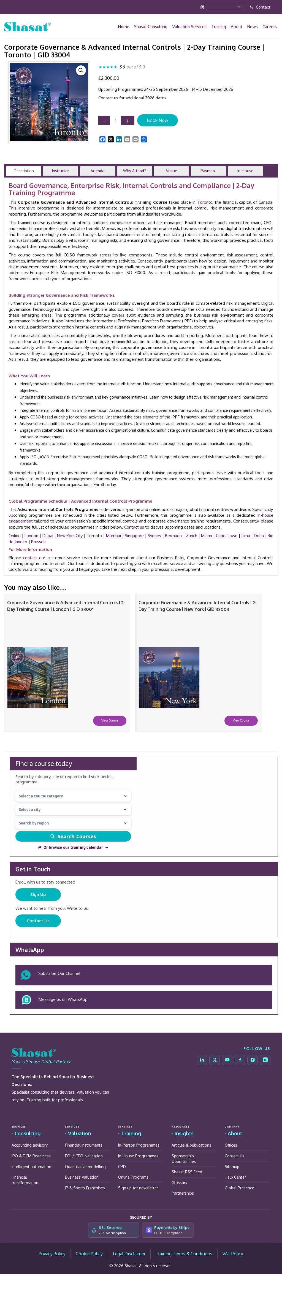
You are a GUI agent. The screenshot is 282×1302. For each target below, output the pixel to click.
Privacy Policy (52, 1253)
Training (220, 26)
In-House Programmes (138, 1155)
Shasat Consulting (153, 26)
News (253, 26)
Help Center (235, 1177)
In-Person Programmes (138, 1145)
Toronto (204, 202)
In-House (245, 170)
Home (126, 26)
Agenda (97, 170)
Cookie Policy (89, 1253)
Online (15, 535)
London (31, 535)
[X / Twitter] (214, 1060)
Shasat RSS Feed (187, 1172)
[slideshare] (265, 1060)
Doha (259, 535)
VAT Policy (233, 1253)
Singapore (134, 535)
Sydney (154, 535)
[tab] (23, 171)
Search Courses (77, 836)
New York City (70, 535)
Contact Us (38, 920)
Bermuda (173, 535)
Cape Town (226, 535)
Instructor (60, 170)
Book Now (157, 120)
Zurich (191, 535)
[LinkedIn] (202, 1060)
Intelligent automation (31, 1166)
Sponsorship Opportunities (184, 1158)
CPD (122, 1166)
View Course (109, 720)
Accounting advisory (30, 1145)
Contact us (134, 527)
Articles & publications (191, 1145)
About (237, 26)
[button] (81, 70)
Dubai (47, 535)
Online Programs (133, 1177)
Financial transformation (25, 1180)
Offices (231, 1145)
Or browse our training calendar (73, 847)
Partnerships (183, 1193)
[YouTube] (227, 1060)
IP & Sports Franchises (85, 1188)
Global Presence (239, 1188)
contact (30, 557)
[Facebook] (240, 1060)
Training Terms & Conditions (184, 1253)
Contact (262, 7)
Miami (206, 535)
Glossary (179, 1182)
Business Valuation (82, 1177)
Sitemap (232, 1166)
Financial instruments (83, 1145)
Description (24, 170)
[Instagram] (252, 1060)
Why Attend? (134, 170)
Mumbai (113, 535)
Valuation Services (191, 26)
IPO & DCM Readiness (31, 1155)
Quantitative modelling (85, 1166)
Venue (171, 170)
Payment (208, 170)
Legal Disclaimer (129, 1253)
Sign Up (38, 894)
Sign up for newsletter (138, 1188)
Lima (246, 535)
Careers (270, 26)
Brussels (39, 541)
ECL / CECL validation (84, 1155)
